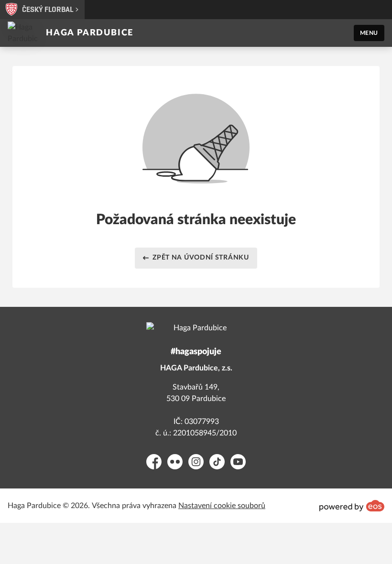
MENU (369, 33)
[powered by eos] (351, 505)
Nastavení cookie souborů (221, 506)
